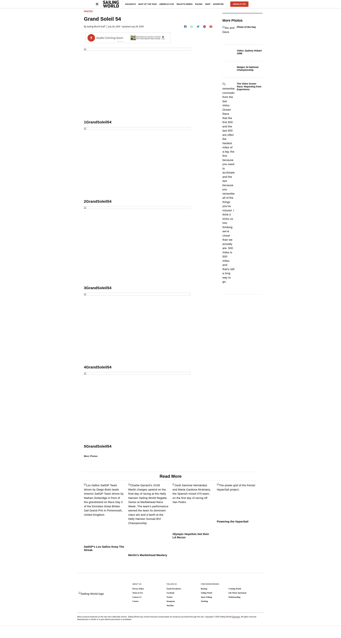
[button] (185, 26)
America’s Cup (166, 4)
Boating (204, 589)
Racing (198, 4)
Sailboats (130, 4)
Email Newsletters (174, 589)
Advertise (218, 4)
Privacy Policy (138, 589)
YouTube (170, 606)
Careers (135, 601)
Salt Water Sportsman (237, 593)
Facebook (170, 593)
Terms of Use (137, 593)
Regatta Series (184, 4)
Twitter (169, 597)
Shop (207, 4)
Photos (88, 11)
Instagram (171, 601)
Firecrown (236, 617)
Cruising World (234, 589)
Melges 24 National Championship (247, 68)
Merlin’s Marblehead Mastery (147, 555)
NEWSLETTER (239, 4)
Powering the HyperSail (232, 521)
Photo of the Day (246, 27)
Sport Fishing (206, 597)
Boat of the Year (147, 4)
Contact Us (136, 597)
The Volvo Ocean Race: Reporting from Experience (249, 86)
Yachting (204, 601)
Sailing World (206, 593)
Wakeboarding (234, 597)
